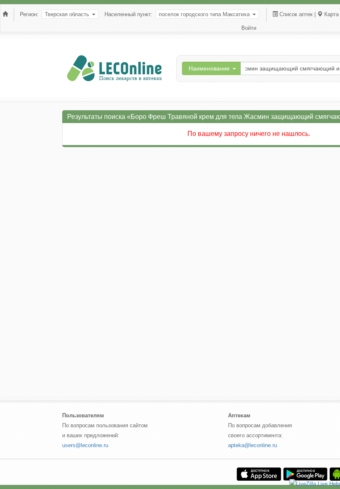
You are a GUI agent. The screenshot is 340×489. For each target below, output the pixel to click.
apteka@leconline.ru (252, 445)
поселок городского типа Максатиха (204, 14)
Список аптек (296, 14)
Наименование (209, 68)
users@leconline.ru (85, 445)
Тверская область (67, 14)
